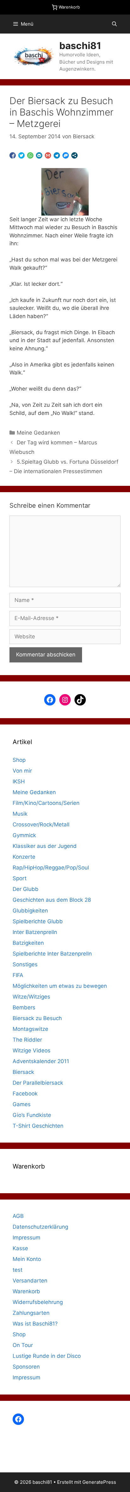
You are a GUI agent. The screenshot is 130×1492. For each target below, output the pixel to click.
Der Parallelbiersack (38, 1083)
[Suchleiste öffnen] (114, 24)
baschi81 (80, 45)
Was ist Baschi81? (35, 1323)
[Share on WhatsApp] (30, 155)
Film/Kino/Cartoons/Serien (46, 803)
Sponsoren (26, 1366)
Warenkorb (26, 1291)
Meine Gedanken (38, 432)
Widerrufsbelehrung (38, 1302)
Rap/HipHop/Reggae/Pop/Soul (51, 867)
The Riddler (27, 1040)
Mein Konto (27, 1259)
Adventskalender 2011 (41, 1061)
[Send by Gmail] (48, 155)
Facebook (25, 1093)
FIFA (18, 975)
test (17, 1270)
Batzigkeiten (28, 943)
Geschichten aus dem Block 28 (52, 900)
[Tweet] (21, 155)
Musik (20, 814)
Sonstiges (25, 964)
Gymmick (24, 835)
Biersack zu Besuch (37, 1018)
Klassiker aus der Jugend (45, 846)
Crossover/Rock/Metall (41, 824)
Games (22, 1104)
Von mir (22, 771)
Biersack (23, 1072)
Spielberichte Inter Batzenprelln (52, 953)
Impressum (26, 1237)
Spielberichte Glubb (38, 921)
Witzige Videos (31, 1050)
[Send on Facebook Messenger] (65, 155)
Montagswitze (30, 1029)
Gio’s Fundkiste (32, 1115)
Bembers (24, 1007)
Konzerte (24, 857)
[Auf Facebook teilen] (12, 155)
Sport (20, 878)
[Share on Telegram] (57, 155)
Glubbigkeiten (30, 910)
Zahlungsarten (31, 1313)
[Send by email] (39, 155)
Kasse (20, 1248)
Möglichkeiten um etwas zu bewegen (60, 986)
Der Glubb (25, 889)
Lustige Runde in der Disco (47, 1356)
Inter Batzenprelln (35, 932)
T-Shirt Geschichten (38, 1126)
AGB (18, 1216)
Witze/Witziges (31, 997)
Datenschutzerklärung (40, 1227)
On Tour (23, 1345)
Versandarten (30, 1280)
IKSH (19, 781)
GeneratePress (99, 1482)
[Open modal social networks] (74, 155)
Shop (19, 760)
